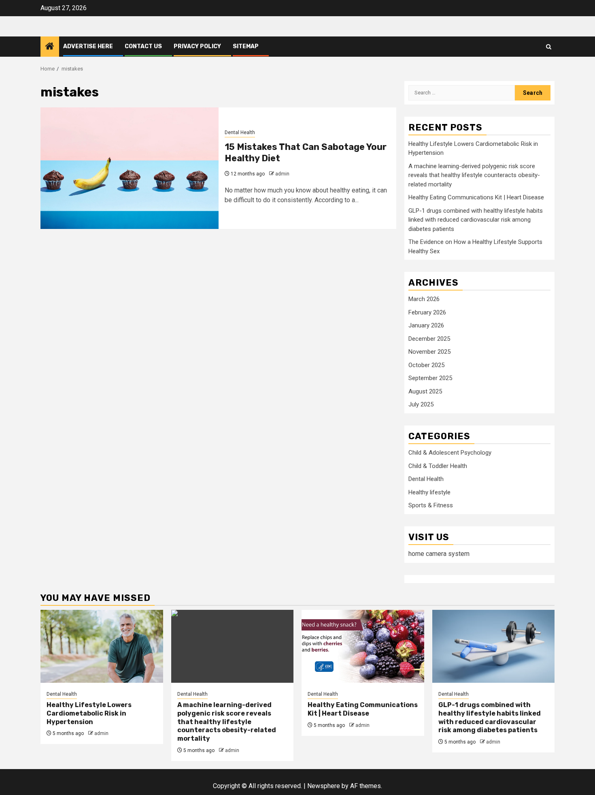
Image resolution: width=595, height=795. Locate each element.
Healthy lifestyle (429, 492)
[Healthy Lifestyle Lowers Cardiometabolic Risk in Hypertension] (101, 646)
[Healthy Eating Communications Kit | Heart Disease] (363, 646)
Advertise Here (88, 46)
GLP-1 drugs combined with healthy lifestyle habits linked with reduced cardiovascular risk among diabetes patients (475, 220)
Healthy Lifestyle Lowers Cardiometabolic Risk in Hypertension (89, 713)
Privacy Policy (197, 46)
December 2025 (429, 338)
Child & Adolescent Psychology (449, 452)
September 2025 (430, 378)
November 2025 (429, 351)
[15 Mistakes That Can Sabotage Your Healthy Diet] (129, 168)
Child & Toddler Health (437, 466)
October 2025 (426, 365)
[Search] (549, 47)
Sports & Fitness (430, 505)
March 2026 (424, 299)
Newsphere (323, 786)
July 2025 (421, 404)
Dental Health (240, 132)
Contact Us (143, 46)
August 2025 (425, 391)
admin (282, 174)
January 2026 (426, 325)
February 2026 (427, 312)
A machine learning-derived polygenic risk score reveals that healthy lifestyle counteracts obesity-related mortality (474, 175)
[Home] (49, 47)
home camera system (439, 554)
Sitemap (246, 46)
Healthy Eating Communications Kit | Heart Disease (476, 197)
